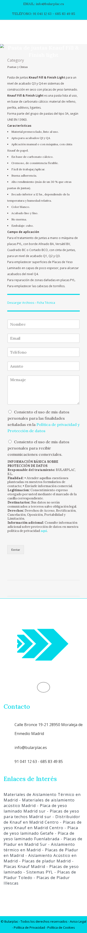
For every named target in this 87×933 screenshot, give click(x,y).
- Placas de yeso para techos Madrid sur (41, 813)
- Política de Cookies (60, 927)
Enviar (15, 549)
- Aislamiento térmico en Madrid (39, 847)
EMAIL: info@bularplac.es (43, 4)
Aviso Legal (78, 921)
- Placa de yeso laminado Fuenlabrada (39, 836)
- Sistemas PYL (37, 872)
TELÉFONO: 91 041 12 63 (31, 14)
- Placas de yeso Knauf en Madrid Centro (43, 825)
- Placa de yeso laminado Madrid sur (35, 808)
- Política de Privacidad (28, 927)
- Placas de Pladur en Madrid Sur (43, 841)
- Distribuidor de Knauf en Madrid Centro (42, 819)
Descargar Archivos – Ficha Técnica (31, 303)
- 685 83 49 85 (63, 14)
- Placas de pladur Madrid (44, 861)
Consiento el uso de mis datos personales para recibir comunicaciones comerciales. (38, 448)
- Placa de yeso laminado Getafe (41, 830)
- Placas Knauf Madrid (39, 863)
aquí (44, 531)
